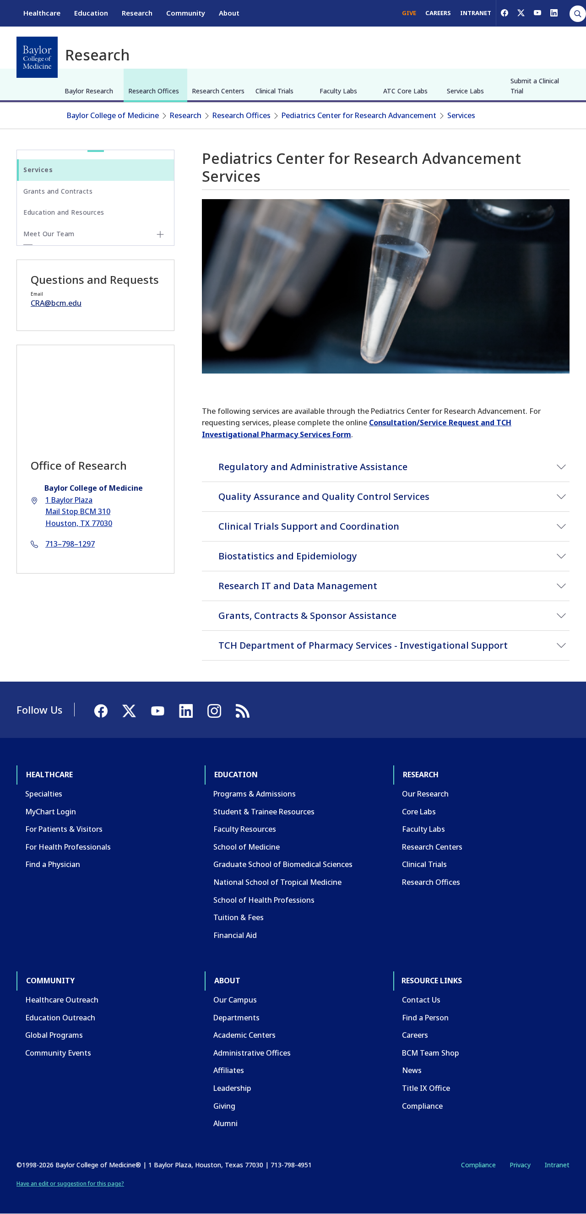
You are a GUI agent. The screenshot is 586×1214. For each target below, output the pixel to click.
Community (185, 12)
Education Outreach (60, 1018)
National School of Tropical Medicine (277, 882)
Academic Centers (244, 1035)
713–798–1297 (70, 544)
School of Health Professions (264, 900)
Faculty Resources (244, 829)
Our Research (425, 794)
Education (91, 12)
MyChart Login (50, 812)
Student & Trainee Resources (264, 812)
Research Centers (218, 91)
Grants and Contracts (57, 191)
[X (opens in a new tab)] (521, 13)
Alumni (225, 1123)
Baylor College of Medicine (113, 115)
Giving (224, 1106)
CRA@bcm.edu (56, 303)
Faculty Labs (338, 91)
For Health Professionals (68, 847)
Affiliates (228, 1070)
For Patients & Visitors (64, 829)
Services (461, 115)
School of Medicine (246, 847)
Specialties (43, 794)
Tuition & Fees (238, 917)
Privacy (520, 1164)
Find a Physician (52, 864)
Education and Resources (63, 212)
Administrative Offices (252, 1053)
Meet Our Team (49, 233)
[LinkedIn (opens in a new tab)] (554, 13)
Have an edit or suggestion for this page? (70, 1183)
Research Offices (153, 91)
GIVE (409, 13)
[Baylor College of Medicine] (37, 57)
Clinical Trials (274, 91)
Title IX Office (426, 1088)
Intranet (557, 1164)
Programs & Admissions (254, 794)
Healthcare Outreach (61, 1000)
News (412, 1070)
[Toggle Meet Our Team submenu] (160, 234)
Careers (415, 1035)
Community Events (58, 1053)
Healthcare (41, 12)
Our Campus (235, 1000)
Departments (236, 1018)
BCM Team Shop (430, 1053)
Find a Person (425, 1018)
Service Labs (465, 91)
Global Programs (54, 1035)
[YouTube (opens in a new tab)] (537, 13)
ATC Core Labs (405, 91)
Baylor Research (89, 91)
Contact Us (421, 1000)
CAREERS (438, 13)
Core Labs (419, 812)
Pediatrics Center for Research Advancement (359, 115)
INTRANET (475, 13)
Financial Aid (235, 935)
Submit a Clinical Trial (534, 85)
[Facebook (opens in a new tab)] (504, 13)
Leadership (232, 1088)
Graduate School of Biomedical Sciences (283, 864)
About (229, 12)
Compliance (422, 1106)
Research (137, 12)
